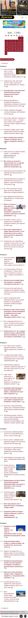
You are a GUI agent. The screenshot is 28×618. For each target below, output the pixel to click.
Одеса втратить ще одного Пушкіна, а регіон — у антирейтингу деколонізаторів (14, 153)
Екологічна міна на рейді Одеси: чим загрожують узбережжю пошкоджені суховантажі (14, 282)
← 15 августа (4, 63)
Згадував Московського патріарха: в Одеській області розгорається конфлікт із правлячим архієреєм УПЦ (14, 181)
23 (22, 47)
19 (11, 47)
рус (23, 17)
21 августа (3, 66)
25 (8, 50)
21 (16, 47)
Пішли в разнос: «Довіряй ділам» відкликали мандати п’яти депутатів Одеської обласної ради (14, 441)
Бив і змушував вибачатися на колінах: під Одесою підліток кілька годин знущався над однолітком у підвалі (14, 324)
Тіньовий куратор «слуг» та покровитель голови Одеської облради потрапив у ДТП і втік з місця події (13, 584)
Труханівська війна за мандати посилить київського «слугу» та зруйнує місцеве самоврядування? (14, 514)
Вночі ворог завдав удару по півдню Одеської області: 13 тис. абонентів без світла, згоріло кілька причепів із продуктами (14, 233)
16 (22, 44)
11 (8, 44)
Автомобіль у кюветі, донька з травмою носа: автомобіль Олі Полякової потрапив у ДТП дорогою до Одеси (14, 222)
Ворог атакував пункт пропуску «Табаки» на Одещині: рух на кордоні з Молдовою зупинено (13, 139)
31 (6, 53)
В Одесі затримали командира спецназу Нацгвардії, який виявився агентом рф (14, 112)
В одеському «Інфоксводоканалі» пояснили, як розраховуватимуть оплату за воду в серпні (13, 433)
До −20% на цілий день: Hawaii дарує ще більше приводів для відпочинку (13, 190)
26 (11, 50)
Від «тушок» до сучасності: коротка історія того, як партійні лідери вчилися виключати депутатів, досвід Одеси (14, 163)
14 (16, 44)
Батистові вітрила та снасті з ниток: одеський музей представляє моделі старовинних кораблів (12, 73)
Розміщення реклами (14, 611)
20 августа (3, 148)
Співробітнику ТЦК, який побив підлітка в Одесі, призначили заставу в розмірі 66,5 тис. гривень (14, 82)
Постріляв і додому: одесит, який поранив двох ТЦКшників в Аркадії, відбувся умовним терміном (14, 131)
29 (19, 50)
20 (14, 47)
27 (14, 50)
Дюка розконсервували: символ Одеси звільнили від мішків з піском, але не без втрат (11, 596)
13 (14, 44)
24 (6, 50)
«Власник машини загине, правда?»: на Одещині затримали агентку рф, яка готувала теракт (11, 495)
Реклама (14, 28)
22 (19, 47)
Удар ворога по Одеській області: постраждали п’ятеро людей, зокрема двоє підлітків (14, 450)
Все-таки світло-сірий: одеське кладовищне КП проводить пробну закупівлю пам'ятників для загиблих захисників (14, 291)
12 (11, 44)
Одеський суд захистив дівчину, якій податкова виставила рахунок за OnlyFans (14, 172)
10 (6, 44)
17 (6, 47)
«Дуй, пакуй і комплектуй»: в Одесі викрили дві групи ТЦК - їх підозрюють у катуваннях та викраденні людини (12, 379)
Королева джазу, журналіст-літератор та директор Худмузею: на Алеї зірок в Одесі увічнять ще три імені (14, 367)
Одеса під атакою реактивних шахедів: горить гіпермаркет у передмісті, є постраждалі (14, 574)
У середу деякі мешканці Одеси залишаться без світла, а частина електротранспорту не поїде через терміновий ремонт (14, 357)
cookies (16, 616)
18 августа (3, 342)
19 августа (3, 254)
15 (19, 44)
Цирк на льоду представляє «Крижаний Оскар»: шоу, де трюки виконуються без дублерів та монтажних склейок (14, 301)
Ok (21, 616)
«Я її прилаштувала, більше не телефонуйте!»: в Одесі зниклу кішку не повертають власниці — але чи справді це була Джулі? (13, 272)
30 (22, 50)
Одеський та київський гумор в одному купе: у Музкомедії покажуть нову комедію (14, 407)
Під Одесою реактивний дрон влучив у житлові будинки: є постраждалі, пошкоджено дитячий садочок (13, 563)
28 (16, 50)
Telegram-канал (14, 613)
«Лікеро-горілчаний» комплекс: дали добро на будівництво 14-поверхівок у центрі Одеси (14, 399)
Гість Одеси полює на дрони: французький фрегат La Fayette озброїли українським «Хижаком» (14, 347)
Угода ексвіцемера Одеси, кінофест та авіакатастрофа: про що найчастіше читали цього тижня (14, 544)
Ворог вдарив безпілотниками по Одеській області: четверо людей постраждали (14, 198)
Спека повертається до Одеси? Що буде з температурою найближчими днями (14, 459)
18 (8, 47)
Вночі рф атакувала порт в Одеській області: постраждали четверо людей (14, 505)
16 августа (3, 523)
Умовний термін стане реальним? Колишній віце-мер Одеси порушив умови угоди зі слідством (8, 12)
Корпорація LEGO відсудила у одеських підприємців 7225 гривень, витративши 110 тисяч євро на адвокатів (13, 390)
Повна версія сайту (4, 611)
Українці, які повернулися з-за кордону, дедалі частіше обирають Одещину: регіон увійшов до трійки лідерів (14, 553)
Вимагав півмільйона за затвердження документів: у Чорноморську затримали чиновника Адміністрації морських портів (14, 103)
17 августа (3, 429)
